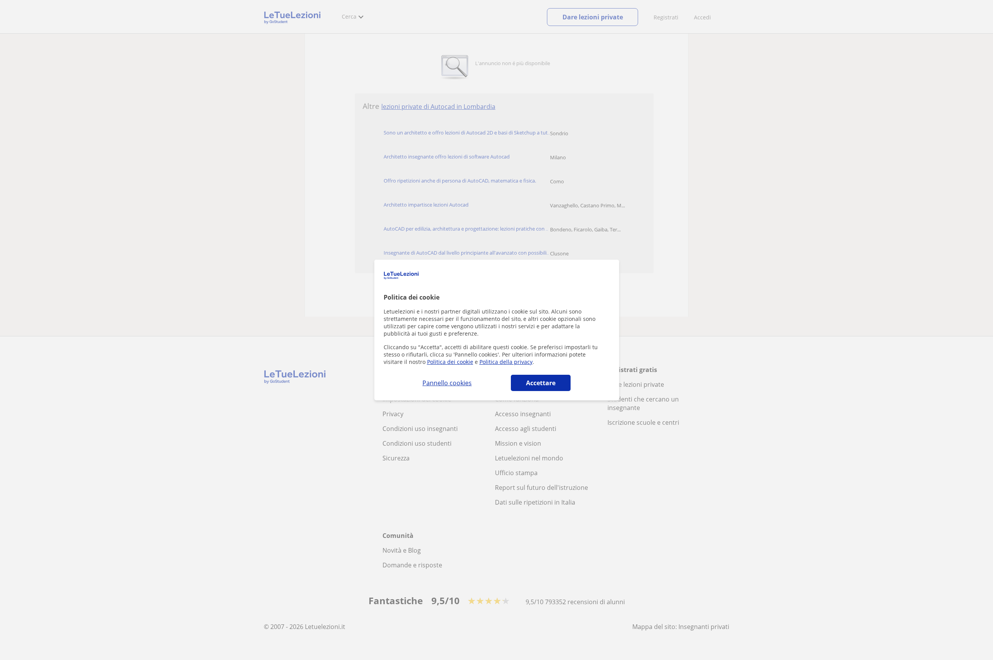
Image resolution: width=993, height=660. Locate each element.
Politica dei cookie (450, 361)
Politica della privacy (506, 361)
